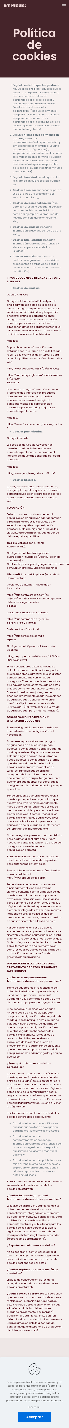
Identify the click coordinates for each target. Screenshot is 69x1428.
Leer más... (34, 1407)
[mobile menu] (64, 6)
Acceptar (34, 1416)
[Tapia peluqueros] (15, 6)
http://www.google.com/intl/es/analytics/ (33, 368)
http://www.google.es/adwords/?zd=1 (31, 473)
